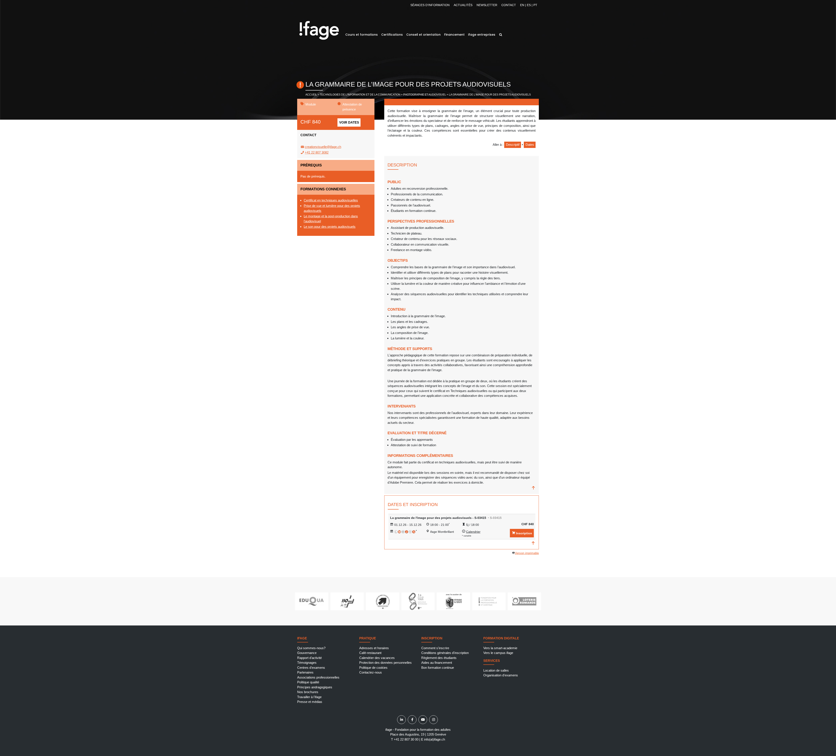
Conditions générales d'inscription (445, 653)
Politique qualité (308, 682)
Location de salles (496, 670)
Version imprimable (527, 553)
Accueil (311, 94)
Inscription (524, 533)
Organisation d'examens (500, 675)
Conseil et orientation (423, 34)
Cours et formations (361, 34)
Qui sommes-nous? (311, 648)
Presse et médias (309, 702)
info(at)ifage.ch (434, 739)
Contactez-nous (370, 672)
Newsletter (487, 5)
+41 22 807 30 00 (406, 739)
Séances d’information (430, 5)
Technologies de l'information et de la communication (360, 94)
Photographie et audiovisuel (424, 94)
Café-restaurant (370, 653)
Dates (530, 144)
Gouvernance (307, 653)
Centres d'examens (311, 667)
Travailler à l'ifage (309, 697)
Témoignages (307, 662)
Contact (508, 5)
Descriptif (512, 144)
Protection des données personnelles (385, 662)
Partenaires (305, 672)
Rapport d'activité (309, 658)
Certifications (392, 34)
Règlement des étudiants (439, 658)
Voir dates (349, 122)
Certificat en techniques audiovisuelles (331, 200)
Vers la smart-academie (500, 648)
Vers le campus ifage (498, 653)
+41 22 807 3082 (317, 152)
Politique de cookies (373, 667)
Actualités (463, 5)
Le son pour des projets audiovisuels (330, 226)
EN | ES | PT (528, 5)
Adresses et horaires (374, 648)
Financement (454, 34)
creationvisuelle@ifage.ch (323, 147)
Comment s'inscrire (435, 648)
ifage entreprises (481, 34)
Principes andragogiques (314, 687)
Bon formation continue (437, 667)
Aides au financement (436, 662)
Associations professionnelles (318, 677)
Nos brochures (307, 692)
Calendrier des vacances (377, 658)
